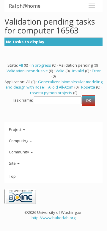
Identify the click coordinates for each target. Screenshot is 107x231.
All (21, 65)
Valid (60, 70)
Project (15, 129)
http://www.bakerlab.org (53, 217)
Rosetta (88, 87)
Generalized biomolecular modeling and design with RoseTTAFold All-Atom (54, 84)
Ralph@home (24, 5)
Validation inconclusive (27, 70)
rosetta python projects (51, 92)
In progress (41, 65)
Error (96, 70)
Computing (19, 140)
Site (13, 163)
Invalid (78, 70)
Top (12, 176)
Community (19, 152)
